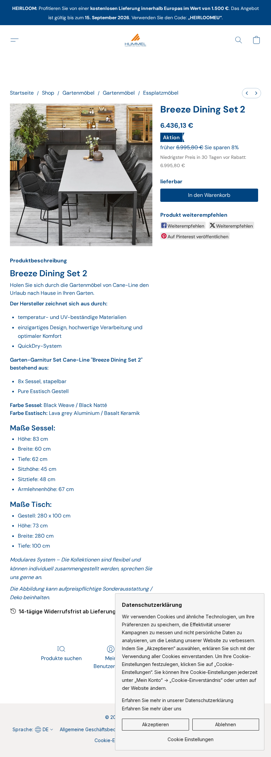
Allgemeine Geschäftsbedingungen (98, 729)
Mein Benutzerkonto (111, 662)
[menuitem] (247, 93)
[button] (135, 40)
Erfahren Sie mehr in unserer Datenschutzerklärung (177, 700)
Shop (48, 92)
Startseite (22, 92)
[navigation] (32, 729)
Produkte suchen (61, 658)
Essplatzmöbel (160, 92)
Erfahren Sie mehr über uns (151, 708)
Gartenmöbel (78, 92)
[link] (190, 737)
